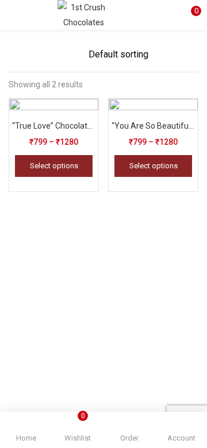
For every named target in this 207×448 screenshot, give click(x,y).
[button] (189, 14)
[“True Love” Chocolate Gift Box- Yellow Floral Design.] (53, 142)
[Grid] (56, 54)
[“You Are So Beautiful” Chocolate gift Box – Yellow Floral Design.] (153, 142)
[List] (74, 54)
